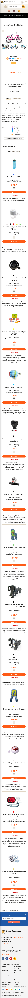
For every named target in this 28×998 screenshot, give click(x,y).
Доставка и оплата (19, 980)
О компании (5, 980)
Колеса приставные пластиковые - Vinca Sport (14, 816)
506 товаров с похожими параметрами (15, 85)
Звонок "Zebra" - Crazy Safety (14, 494)
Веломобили (17, 966)
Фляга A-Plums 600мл (14, 177)
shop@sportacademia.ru (8, 944)
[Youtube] (10, 959)
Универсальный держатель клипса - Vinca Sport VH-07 (14, 658)
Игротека (4, 972)
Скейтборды (5, 970)
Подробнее (14, 192)
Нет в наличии (14, 79)
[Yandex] (14, 959)
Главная (3, 20)
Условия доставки (14, 91)
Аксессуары (17, 972)
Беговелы (16, 964)
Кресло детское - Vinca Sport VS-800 (14, 549)
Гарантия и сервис (6, 982)
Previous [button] (1, 46)
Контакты (16, 982)
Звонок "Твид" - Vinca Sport (14, 387)
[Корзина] (19, 11)
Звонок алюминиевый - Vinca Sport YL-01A (14, 279)
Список (13, 151)
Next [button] (27, 46)
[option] (14, 46)
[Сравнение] (9, 11)
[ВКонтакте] (3, 959)
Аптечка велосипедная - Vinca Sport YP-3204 (14, 333)
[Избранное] (14, 11)
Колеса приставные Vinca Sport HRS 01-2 (14, 873)
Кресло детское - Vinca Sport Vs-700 (14, 710)
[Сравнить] (3, 32)
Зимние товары (6, 975)
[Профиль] (5, 7)
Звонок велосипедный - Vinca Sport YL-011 (14, 228)
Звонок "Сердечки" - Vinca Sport (14, 763)
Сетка (18, 151)
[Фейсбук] (6, 959)
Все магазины (5, 954)
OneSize (14, 63)
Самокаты (4, 966)
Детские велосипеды (13, 20)
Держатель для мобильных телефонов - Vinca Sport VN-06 (14, 606)
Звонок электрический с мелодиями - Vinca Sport (14, 440)
